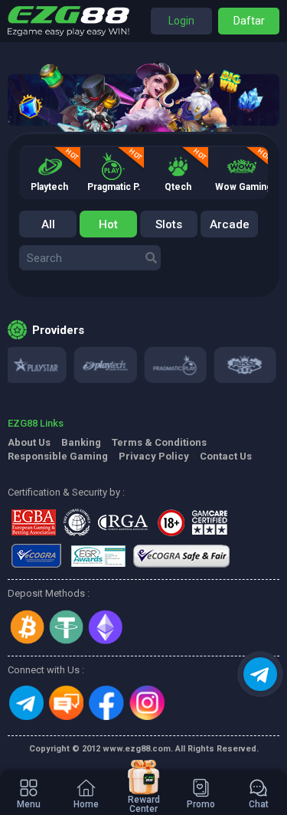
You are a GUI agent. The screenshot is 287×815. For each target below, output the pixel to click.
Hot (108, 224)
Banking (81, 442)
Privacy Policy (154, 456)
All (48, 224)
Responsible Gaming (58, 456)
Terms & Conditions (159, 442)
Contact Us (226, 456)
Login (181, 21)
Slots (168, 224)
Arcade (229, 224)
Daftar (249, 21)
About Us (29, 442)
